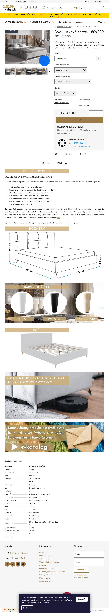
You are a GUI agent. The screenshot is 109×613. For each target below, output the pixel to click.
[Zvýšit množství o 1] (101, 113)
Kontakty (8, 2)
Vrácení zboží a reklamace (49, 562)
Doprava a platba (21, 2)
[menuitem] (15, 22)
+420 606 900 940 (31, 7)
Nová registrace (80, 575)
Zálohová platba (45, 559)
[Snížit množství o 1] (90, 113)
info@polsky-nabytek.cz (86, 8)
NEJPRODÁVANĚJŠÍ (37, 466)
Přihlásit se (81, 570)
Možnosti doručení (61, 103)
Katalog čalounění (46, 575)
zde (58, 218)
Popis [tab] (45, 163)
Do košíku (79, 120)
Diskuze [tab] (62, 163)
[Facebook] (7, 564)
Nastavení (27, 608)
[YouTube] (18, 564)
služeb (27, 223)
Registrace (98, 2)
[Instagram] (12, 564)
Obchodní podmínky (46, 568)
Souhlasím (82, 599)
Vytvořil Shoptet (97, 610)
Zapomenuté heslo (81, 578)
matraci (95, 48)
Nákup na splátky (45, 581)
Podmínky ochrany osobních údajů (52, 571)
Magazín (42, 565)
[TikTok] (23, 564)
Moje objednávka (45, 578)
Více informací (43, 602)
